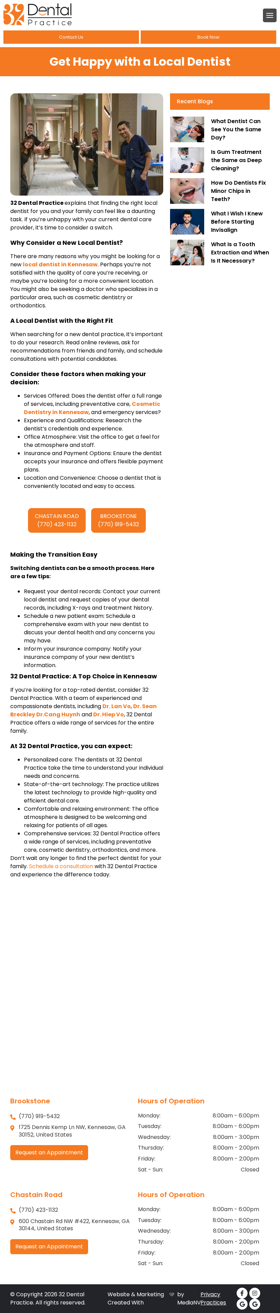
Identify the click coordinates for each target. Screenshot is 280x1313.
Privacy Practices (213, 1298)
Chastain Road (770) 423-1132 (57, 520)
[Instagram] (254, 1293)
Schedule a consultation (61, 866)
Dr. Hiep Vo (108, 714)
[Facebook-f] (242, 1293)
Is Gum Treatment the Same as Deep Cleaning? (236, 160)
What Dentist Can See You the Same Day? (236, 129)
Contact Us (71, 37)
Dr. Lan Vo (116, 706)
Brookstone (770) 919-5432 (118, 520)
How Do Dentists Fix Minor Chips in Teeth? (238, 191)
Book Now (208, 37)
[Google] (242, 1304)
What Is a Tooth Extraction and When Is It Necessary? (240, 252)
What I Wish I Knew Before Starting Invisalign (237, 222)
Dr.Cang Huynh (58, 714)
